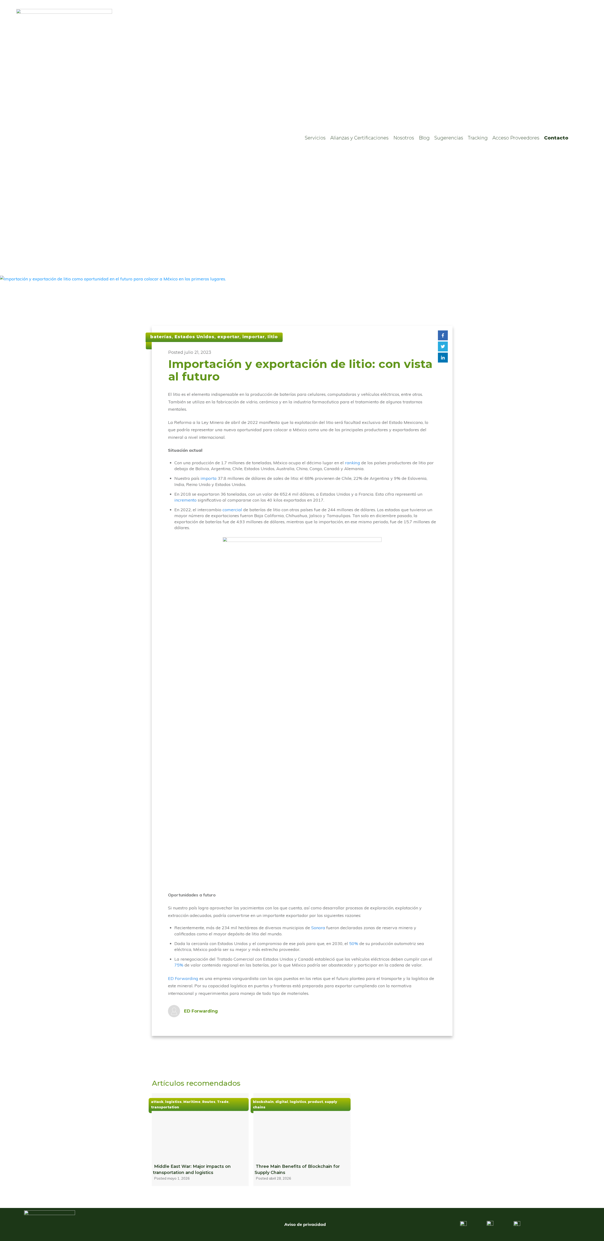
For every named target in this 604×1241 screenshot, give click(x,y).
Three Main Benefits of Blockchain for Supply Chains (302, 1139)
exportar (228, 336)
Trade (223, 1102)
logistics (173, 1102)
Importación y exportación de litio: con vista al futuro (300, 370)
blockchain (263, 1102)
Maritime (192, 1102)
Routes (208, 1102)
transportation (165, 1107)
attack (157, 1102)
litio (273, 336)
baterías (161, 336)
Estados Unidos (194, 336)
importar (253, 336)
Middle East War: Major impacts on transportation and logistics (200, 1139)
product (315, 1102)
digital (281, 1102)
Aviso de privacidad (305, 1224)
